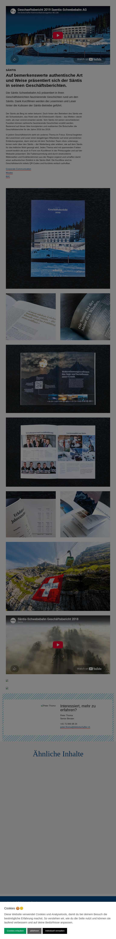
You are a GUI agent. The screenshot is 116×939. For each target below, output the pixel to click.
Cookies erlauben (15, 930)
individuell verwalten (54, 930)
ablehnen (34, 930)
